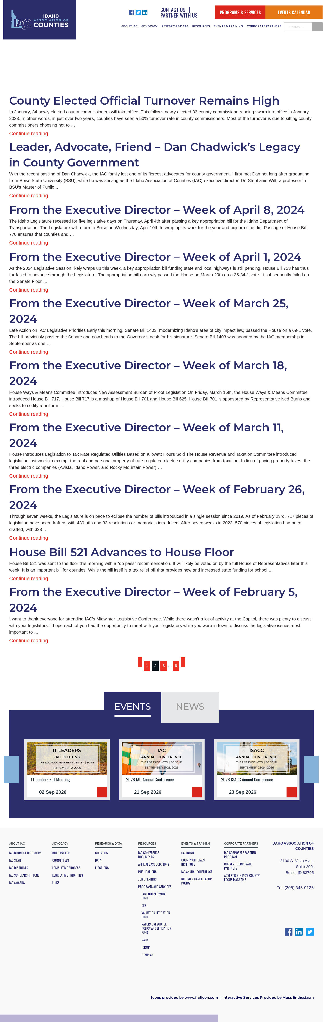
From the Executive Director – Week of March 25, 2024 (149, 311)
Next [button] (311, 769)
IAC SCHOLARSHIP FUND (24, 875)
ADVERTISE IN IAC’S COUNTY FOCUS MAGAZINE (241, 877)
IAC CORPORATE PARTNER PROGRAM (240, 854)
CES (144, 905)
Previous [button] (11, 769)
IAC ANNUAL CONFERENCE (196, 872)
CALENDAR (187, 853)
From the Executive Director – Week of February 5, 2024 (153, 599)
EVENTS (132, 706)
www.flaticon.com (201, 997)
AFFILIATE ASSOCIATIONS (153, 864)
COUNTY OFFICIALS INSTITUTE (193, 862)
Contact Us (172, 9)
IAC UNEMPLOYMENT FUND (154, 896)
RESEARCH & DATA (175, 26)
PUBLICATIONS (147, 872)
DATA (98, 860)
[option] (66, 769)
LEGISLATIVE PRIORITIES (67, 875)
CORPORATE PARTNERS (264, 26)
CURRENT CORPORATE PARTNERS (238, 866)
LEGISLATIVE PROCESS (66, 868)
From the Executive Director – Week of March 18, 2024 (148, 373)
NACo (145, 940)
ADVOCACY (149, 26)
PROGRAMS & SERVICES (240, 12)
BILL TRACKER (61, 853)
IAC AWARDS (17, 883)
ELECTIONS (102, 868)
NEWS (190, 706)
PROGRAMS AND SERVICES (154, 886)
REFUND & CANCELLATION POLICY (196, 881)
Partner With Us (179, 15)
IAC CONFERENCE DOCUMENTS (148, 854)
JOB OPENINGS (147, 879)
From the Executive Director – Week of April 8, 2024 (157, 210)
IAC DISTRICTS (18, 868)
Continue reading (28, 133)
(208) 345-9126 (299, 887)
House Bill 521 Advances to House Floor (121, 552)
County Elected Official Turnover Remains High (144, 100)
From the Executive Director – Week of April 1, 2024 (155, 257)
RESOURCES (201, 26)
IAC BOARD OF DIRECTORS (25, 853)
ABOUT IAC (129, 26)
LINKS (56, 883)
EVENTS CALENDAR (294, 12)
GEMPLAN (147, 955)
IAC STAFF (15, 860)
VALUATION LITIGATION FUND (156, 915)
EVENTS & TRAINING (228, 26)
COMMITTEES (60, 860)
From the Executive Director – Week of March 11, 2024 (146, 435)
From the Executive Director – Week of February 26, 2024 (157, 497)
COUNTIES (101, 853)
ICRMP (146, 947)
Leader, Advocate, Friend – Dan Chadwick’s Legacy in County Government (154, 154)
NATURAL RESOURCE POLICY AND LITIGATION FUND (156, 928)
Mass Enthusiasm (298, 997)
